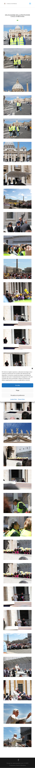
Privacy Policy (21, 399)
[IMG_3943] (18, 489)
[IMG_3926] (18, 349)
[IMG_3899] (18, 185)
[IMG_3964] (18, 653)
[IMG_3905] (18, 232)
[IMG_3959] (18, 606)
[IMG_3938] (18, 443)
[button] (32, 368)
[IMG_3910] (18, 279)
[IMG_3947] (18, 560)
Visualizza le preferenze (17, 395)
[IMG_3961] (18, 630)
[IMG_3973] (18, 700)
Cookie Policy (13, 399)
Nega (17, 390)
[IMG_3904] (18, 209)
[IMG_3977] (18, 723)
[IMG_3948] (18, 583)
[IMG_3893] (18, 68)
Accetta (17, 385)
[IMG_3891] (18, 45)
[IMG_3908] (18, 255)
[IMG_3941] (18, 466)
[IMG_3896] (18, 138)
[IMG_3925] (18, 326)
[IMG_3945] (18, 513)
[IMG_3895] (18, 115)
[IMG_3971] (18, 677)
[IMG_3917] (18, 302)
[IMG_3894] (18, 91)
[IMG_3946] (18, 536)
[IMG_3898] (18, 162)
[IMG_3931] (18, 419)
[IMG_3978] (18, 747)
